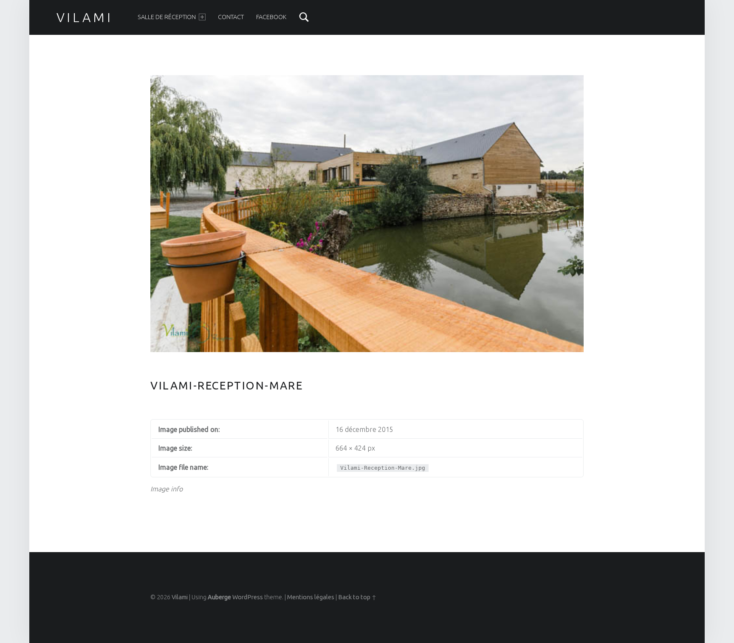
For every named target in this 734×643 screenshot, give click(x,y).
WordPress (247, 597)
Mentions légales (310, 597)
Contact (231, 17)
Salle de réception (167, 17)
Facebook (271, 17)
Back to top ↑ (357, 597)
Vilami (84, 17)
